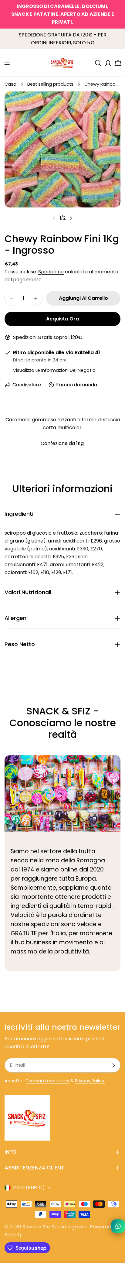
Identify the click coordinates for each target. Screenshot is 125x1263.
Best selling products (50, 84)
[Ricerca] (98, 63)
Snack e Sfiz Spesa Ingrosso (55, 1226)
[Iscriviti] (113, 1065)
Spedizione (51, 271)
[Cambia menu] (7, 63)
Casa (10, 84)
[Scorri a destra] (71, 218)
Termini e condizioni (47, 1081)
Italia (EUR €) (29, 1187)
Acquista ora (62, 318)
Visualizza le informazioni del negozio (54, 370)
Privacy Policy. (90, 1081)
